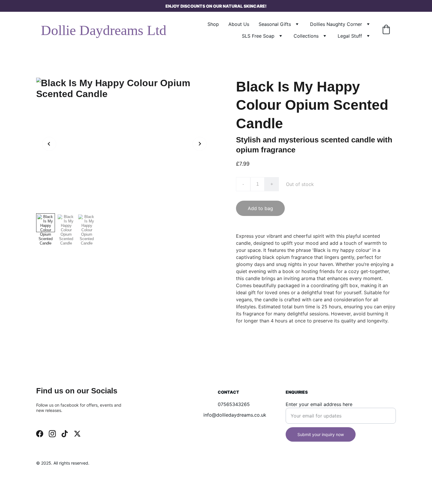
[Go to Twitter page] (77, 433)
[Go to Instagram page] (52, 433)
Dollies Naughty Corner (336, 24)
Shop (213, 24)
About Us (238, 24)
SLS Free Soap (258, 36)
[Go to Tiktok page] (64, 433)
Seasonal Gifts (275, 24)
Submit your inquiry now (320, 434)
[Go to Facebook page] (39, 433)
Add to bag (260, 208)
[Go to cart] (386, 30)
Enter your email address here (319, 404)
